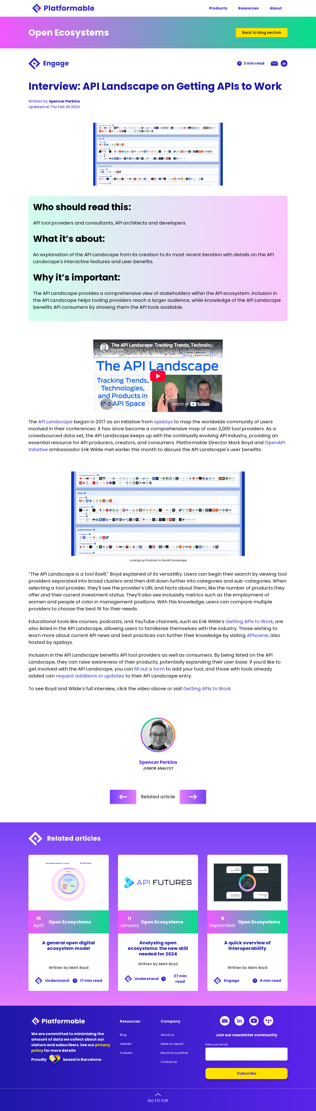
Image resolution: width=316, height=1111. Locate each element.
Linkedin (126, 1044)
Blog (123, 1035)
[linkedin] (284, 63)
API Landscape (55, 421)
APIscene (257, 635)
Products (218, 8)
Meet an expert (172, 1044)
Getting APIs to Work (249, 621)
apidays (163, 421)
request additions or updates (90, 676)
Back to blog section (261, 32)
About (276, 8)
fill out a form (149, 669)
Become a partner (175, 1053)
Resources (248, 8)
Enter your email (216, 1044)
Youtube (126, 1053)
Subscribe (246, 1073)
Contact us (169, 1062)
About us (167, 1035)
